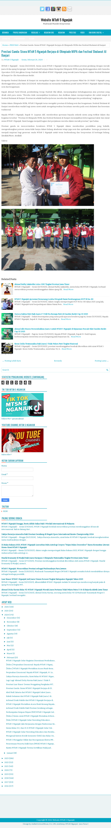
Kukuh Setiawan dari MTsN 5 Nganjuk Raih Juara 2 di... (29, 696)
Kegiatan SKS (49, 32)
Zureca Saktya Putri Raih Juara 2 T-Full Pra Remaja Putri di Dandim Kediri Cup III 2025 (51, 314)
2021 (6, 766)
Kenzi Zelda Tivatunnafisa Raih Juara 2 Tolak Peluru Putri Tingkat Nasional (46, 344)
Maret (10, 653)
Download (6, 38)
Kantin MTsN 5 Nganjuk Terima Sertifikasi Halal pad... (29, 748)
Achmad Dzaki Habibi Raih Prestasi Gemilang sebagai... (30, 708)
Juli (8, 638)
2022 (6, 762)
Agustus (10, 634)
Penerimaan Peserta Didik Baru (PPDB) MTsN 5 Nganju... (30, 744)
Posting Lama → (102, 361)
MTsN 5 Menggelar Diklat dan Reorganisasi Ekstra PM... (30, 740)
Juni (9, 642)
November (12, 622)
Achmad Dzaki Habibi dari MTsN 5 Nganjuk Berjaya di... (30, 700)
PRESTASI (14, 45)
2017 (6, 782)
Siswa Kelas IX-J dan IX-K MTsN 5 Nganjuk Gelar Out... (29, 728)
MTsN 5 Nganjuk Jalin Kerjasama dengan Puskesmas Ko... (31, 724)
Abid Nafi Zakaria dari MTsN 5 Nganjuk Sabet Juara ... (29, 692)
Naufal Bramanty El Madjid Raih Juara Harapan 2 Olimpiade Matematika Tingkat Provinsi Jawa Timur (44, 558)
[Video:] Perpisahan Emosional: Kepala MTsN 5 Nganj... (30, 665)
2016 (6, 786)
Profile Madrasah (20, 32)
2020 (6, 770)
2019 (6, 774)
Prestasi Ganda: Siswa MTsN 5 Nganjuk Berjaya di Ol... (29, 688)
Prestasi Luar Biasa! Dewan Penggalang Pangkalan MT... (30, 684)
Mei (9, 645)
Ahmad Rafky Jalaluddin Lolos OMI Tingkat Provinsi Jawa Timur (41, 284)
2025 (6, 611)
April (9, 650)
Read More (68, 289)
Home (5, 45)
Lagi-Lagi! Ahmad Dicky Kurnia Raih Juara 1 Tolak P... (28, 680)
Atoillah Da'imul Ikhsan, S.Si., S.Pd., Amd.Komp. (48, 824)
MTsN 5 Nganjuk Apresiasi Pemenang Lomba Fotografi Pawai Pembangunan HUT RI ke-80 (53, 299)
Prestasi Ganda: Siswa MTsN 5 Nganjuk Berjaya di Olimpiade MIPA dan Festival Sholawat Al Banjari (53, 53)
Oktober (11, 626)
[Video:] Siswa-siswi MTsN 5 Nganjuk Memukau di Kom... (30, 716)
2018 (6, 778)
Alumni (31, 38)
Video (82, 32)
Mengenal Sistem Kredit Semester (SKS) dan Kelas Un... (30, 736)
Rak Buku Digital (96, 32)
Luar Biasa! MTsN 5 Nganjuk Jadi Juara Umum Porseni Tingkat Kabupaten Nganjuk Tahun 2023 (42, 579)
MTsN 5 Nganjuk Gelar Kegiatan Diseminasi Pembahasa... (31, 660)
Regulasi (35, 32)
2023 (6, 758)
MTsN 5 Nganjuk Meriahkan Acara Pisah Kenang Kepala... (31, 704)
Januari (10, 753)
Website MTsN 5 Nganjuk (56, 19)
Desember (12, 618)
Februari (11, 657)
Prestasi (72, 32)
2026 (6, 607)
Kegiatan (61, 32)
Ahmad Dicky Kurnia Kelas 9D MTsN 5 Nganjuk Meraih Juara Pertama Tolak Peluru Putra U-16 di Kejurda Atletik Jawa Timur (54, 590)
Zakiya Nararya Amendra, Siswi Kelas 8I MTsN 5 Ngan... (30, 676)
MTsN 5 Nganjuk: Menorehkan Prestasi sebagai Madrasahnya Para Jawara (33, 568)
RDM (5, 511)
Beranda (5, 32)
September (12, 630)
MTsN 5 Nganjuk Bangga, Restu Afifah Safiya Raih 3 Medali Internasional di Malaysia (37, 524)
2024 (6, 615)
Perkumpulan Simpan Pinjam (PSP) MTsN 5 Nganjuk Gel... (30, 712)
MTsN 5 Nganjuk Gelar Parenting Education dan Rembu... (31, 732)
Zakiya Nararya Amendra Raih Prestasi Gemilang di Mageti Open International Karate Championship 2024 (47, 534)
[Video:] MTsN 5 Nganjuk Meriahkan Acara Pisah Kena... (30, 668)
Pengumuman (19, 38)
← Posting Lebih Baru (11, 361)
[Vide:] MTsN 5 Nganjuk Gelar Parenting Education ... (28, 720)
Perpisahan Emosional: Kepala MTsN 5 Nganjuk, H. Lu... (30, 672)
